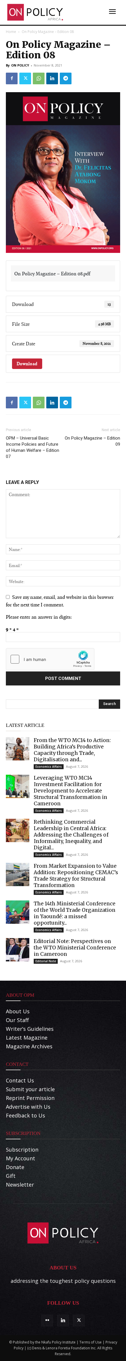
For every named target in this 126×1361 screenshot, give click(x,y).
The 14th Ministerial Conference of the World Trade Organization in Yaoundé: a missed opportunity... (74, 913)
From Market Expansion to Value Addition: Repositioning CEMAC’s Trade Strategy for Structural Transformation (76, 875)
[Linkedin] (52, 78)
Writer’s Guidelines (30, 1028)
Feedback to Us (25, 1115)
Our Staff (17, 1020)
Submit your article (30, 1089)
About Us (18, 1011)
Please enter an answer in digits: (39, 616)
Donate (15, 1167)
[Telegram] (65, 78)
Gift (11, 1175)
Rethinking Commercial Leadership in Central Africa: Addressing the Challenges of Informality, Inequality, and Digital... (71, 835)
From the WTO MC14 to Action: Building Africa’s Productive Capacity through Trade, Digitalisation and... (72, 750)
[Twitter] (25, 78)
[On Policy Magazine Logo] (35, 12)
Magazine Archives (29, 1046)
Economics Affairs (48, 767)
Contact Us (20, 1080)
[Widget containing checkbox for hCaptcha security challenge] (50, 659)
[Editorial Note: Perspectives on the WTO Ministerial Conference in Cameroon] (17, 949)
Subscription (22, 1149)
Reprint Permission (30, 1097)
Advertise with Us (28, 1106)
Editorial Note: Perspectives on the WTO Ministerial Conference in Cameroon (75, 947)
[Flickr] (47, 1320)
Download (27, 364)
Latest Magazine (26, 1037)
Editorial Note (45, 961)
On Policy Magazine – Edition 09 (92, 441)
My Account (20, 1158)
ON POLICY (20, 65)
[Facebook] (12, 78)
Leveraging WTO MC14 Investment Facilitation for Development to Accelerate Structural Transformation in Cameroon (70, 791)
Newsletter (20, 1184)
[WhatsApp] (39, 78)
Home (11, 31)
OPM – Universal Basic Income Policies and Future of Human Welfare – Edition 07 (32, 447)
